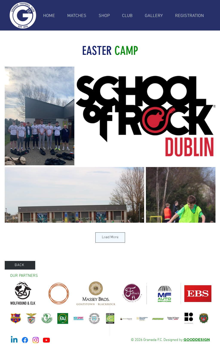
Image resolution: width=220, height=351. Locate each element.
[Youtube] (46, 340)
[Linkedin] (14, 340)
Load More (110, 237)
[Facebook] (25, 340)
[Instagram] (36, 340)
